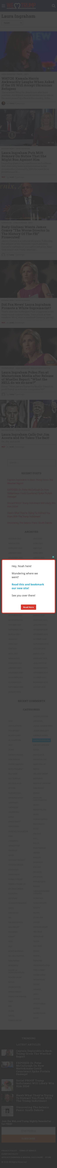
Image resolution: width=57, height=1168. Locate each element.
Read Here (28, 607)
